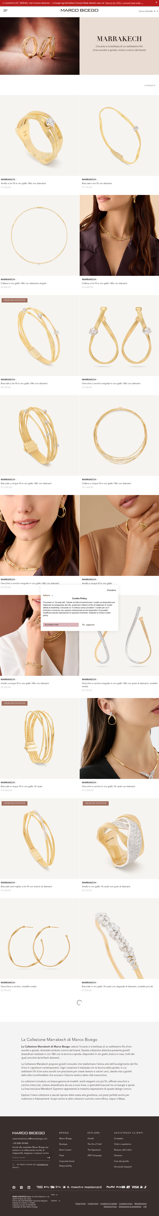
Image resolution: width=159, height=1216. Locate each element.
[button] (48, 595)
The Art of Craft (95, 1144)
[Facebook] (14, 1187)
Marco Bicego (65, 1139)
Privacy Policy (80, 1204)
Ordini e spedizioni (122, 1144)
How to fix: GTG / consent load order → (124, 3)
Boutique (63, 1144)
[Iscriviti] (48, 1157)
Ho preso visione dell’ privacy (116, 1193)
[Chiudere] (151, 1157)
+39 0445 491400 (20, 1143)
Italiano (54, 1201)
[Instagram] (21, 1187)
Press (61, 1156)
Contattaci (118, 1139)
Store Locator (65, 1150)
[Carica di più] (79, 1002)
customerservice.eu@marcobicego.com (29, 1139)
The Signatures (94, 1150)
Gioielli (91, 1139)
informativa (124, 1193)
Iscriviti (120, 1203)
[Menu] (5, 10)
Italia (53, 1195)
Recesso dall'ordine (123, 1150)
